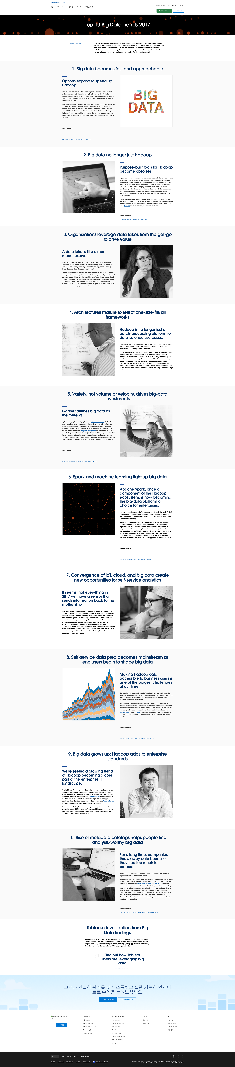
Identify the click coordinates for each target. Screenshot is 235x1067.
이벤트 (114, 1043)
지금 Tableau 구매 (127, 1000)
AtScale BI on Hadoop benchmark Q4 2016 (75, 139)
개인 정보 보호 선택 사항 (102, 1062)
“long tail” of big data (88, 431)
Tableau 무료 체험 (108, 1000)
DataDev (114, 1030)
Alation (148, 884)
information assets (97, 422)
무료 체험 (61, 1025)
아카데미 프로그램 (117, 1040)
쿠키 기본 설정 (86, 1062)
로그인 (181, 5)
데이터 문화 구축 (88, 1023)
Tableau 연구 (87, 1030)
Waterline (158, 884)
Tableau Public (116, 1020)
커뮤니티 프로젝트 (117, 1033)
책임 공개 (78, 1062)
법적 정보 (53, 1062)
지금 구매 (179, 11)
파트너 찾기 (146, 1020)
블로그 (69, 1056)
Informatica (141, 884)
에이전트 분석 (87, 1020)
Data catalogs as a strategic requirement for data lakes (138, 912)
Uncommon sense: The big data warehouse (133, 219)
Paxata (137, 712)
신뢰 (62, 1056)
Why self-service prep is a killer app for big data (135, 738)
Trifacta (128, 712)
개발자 (76, 1056)
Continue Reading (75, 43)
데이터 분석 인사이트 (89, 1026)
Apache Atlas (95, 797)
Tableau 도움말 (172, 1026)
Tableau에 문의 (160, 5)
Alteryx (122, 712)
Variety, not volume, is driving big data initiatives (78, 461)
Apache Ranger (108, 801)
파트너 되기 (146, 1023)
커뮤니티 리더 (116, 1026)
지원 (169, 1017)
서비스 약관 (61, 1062)
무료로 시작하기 (164, 11)
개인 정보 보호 (69, 1062)
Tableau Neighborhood (119, 1036)
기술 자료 (170, 1020)
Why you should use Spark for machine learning (135, 560)
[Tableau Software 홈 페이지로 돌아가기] (58, 2)
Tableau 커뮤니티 (118, 1017)
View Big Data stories (121, 968)
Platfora (127, 206)
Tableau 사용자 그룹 (118, 1023)
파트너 (145, 1017)
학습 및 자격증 (172, 1023)
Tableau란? (87, 1017)
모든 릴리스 (171, 1030)
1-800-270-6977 (172, 5)
